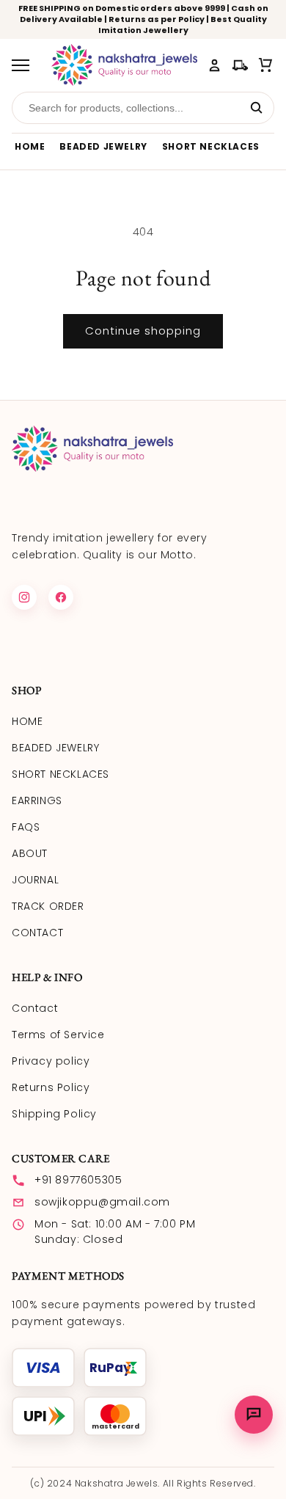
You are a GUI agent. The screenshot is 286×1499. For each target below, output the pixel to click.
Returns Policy (50, 1087)
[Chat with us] (254, 1415)
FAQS (26, 827)
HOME (30, 146)
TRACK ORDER (48, 906)
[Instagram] (24, 597)
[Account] (214, 64)
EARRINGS (37, 800)
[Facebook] (60, 597)
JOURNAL (35, 879)
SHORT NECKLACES (211, 146)
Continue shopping (143, 330)
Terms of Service (58, 1034)
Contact (35, 1008)
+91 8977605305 (78, 1179)
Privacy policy (50, 1061)
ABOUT (30, 853)
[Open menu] (26, 65)
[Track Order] (240, 64)
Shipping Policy (54, 1113)
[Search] (256, 107)
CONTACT (37, 932)
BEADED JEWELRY (103, 146)
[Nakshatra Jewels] (124, 65)
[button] (265, 64)
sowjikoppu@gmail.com (102, 1202)
